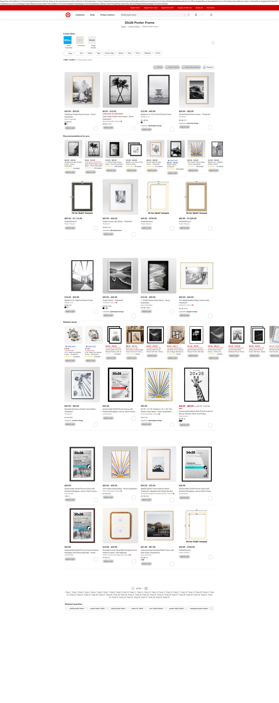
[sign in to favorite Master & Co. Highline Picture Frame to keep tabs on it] (96, 312)
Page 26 (94, 594)
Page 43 (115, 597)
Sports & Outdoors (160, 1)
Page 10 (125, 592)
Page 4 (87, 592)
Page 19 (191, 592)
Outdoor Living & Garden (99, 1)
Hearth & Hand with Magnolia (113, 555)
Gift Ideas (271, 1)
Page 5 (93, 592)
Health (173, 1)
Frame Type (109, 53)
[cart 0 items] (211, 14)
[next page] (146, 588)
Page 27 (102, 594)
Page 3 (81, 592)
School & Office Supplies (192, 1)
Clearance (40, 4)
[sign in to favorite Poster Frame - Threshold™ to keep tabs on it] (134, 316)
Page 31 (131, 594)
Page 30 (124, 594)
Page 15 (162, 592)
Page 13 (147, 592)
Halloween (37, 1)
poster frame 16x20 (97, 608)
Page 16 (169, 592)
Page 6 (100, 592)
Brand (121, 53)
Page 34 (153, 594)
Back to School (21, 1)
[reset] (184, 15)
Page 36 (167, 594)
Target (123, 26)
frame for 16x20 (137, 608)
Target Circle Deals (86, 4)
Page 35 (160, 594)
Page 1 (68, 592)
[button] (173, 160)
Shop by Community (12, 4)
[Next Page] (213, 42)
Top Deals (75, 4)
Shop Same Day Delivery (126, 4)
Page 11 (133, 592)
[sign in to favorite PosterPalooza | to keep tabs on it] (96, 228)
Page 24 (80, 594)
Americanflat (107, 414)
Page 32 (138, 594)
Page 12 (140, 592)
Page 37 (175, 594)
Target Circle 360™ (167, 8)
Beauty (139, 1)
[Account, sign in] (200, 14)
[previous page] (133, 588)
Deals (33, 4)
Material (147, 53)
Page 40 (197, 594)
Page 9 (119, 592)
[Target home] (68, 14)
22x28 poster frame (77, 608)
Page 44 (122, 597)
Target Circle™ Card (150, 8)
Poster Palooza (70, 224)
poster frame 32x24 (176, 608)
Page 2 (74, 592)
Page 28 (109, 594)
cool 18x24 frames (156, 608)
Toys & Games (207, 1)
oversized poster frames (199, 608)
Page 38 (182, 594)
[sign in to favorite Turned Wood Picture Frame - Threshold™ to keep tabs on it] (210, 127)
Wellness (179, 1)
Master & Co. (145, 117)
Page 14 (155, 592)
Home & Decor (71, 1)
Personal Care (147, 1)
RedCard (145, 4)
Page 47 (144, 597)
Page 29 (116, 594)
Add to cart (70, 128)
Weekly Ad (98, 4)
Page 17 (177, 592)
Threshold (182, 117)
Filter (70, 53)
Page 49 (159, 597)
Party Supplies (262, 1)
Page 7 (106, 592)
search (189, 15)
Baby (134, 1)
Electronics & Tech (220, 1)
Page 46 (137, 597)
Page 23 (73, 594)
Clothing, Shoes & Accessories (53, 1)
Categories (80, 15)
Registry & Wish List (185, 8)
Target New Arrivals (7, 1)
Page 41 (204, 594)
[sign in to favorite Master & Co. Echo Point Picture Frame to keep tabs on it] (172, 130)
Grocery (112, 1)
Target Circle (154, 4)
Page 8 (112, 592)
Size (129, 53)
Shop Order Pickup (109, 4)
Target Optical (25, 4)
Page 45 (130, 597)
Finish (157, 53)
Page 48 (151, 597)
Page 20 (198, 592)
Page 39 (189, 594)
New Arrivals (49, 4)
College (30, 1)
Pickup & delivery (107, 15)
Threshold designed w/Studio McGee (154, 493)
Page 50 (166, 597)
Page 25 (87, 594)
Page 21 (206, 592)
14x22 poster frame (118, 608)
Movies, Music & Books (247, 1)
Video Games (233, 1)
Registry (139, 4)
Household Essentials (123, 1)
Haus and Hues (146, 555)
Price (138, 53)
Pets (169, 1)
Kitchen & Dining (83, 1)
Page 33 (146, 594)
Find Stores (163, 4)
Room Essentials (70, 119)
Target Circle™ (135, 8)
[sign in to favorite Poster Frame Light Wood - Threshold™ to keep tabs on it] (134, 234)
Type (98, 53)
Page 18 (184, 592)
